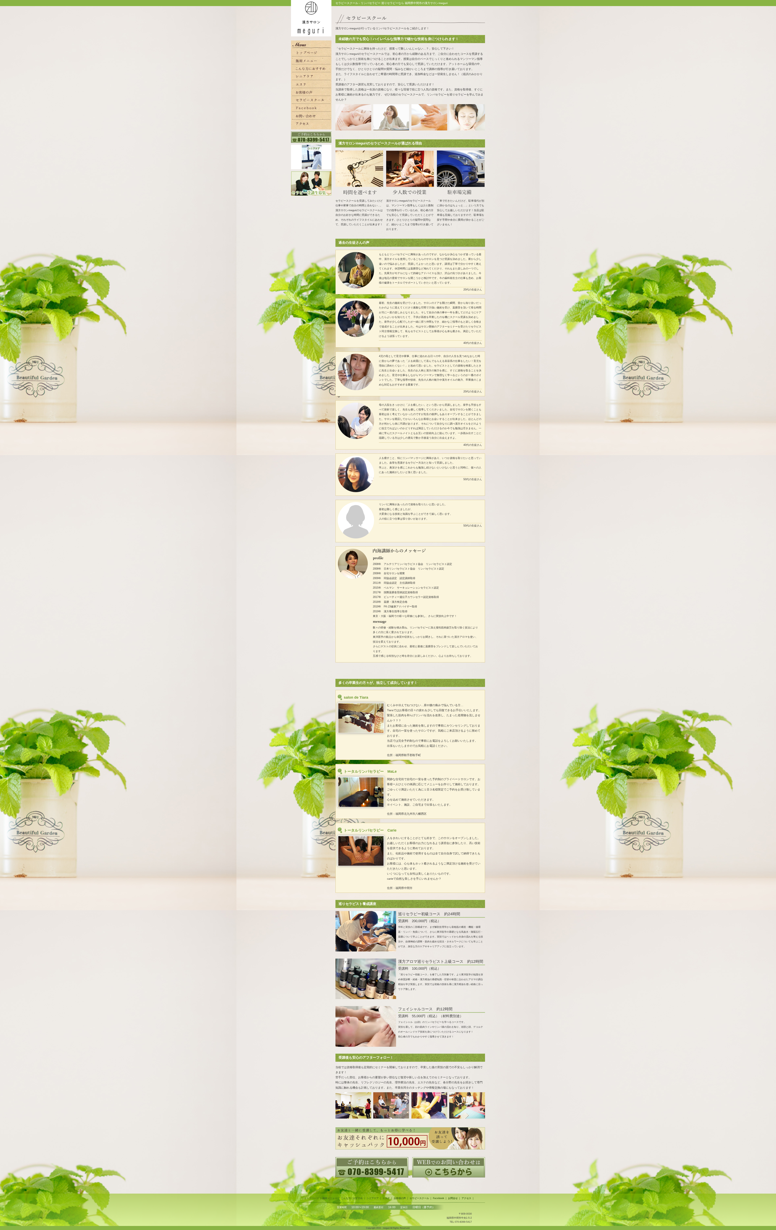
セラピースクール (419, 1198)
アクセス (466, 1198)
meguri (386, 1228)
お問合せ (453, 1198)
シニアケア (373, 1198)
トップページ (311, 1198)
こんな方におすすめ (352, 1198)
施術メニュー (330, 1198)
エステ (386, 1198)
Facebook (438, 1198)
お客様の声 (400, 1198)
